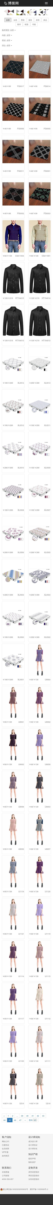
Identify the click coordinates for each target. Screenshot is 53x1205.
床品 (45, 20)
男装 (23, 20)
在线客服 (5, 1172)
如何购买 (5, 1155)
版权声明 (32, 1158)
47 (20, 1120)
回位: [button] (6, 45)
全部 (8, 20)
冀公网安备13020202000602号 (15, 1189)
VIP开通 (5, 1152)
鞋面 (26, 24)
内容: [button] (6, 35)
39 (22, 1115)
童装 (30, 20)
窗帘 (19, 24)
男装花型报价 (33, 1175)
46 (15, 1120)
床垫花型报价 (33, 1172)
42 (38, 1115)
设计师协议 (32, 1145)
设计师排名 (32, 1148)
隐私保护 (32, 1162)
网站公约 (5, 1141)
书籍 (34, 24)
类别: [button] (6, 40)
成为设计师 (32, 1141)
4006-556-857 (8, 1179)
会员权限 (5, 1148)
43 (43, 1115)
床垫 (37, 20)
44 (4, 1120)
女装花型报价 (33, 1179)
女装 (15, 20)
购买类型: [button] (8, 30)
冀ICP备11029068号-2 (39, 1189)
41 (33, 1115)
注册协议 (5, 1145)
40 (27, 1115)
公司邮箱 (5, 1175)
